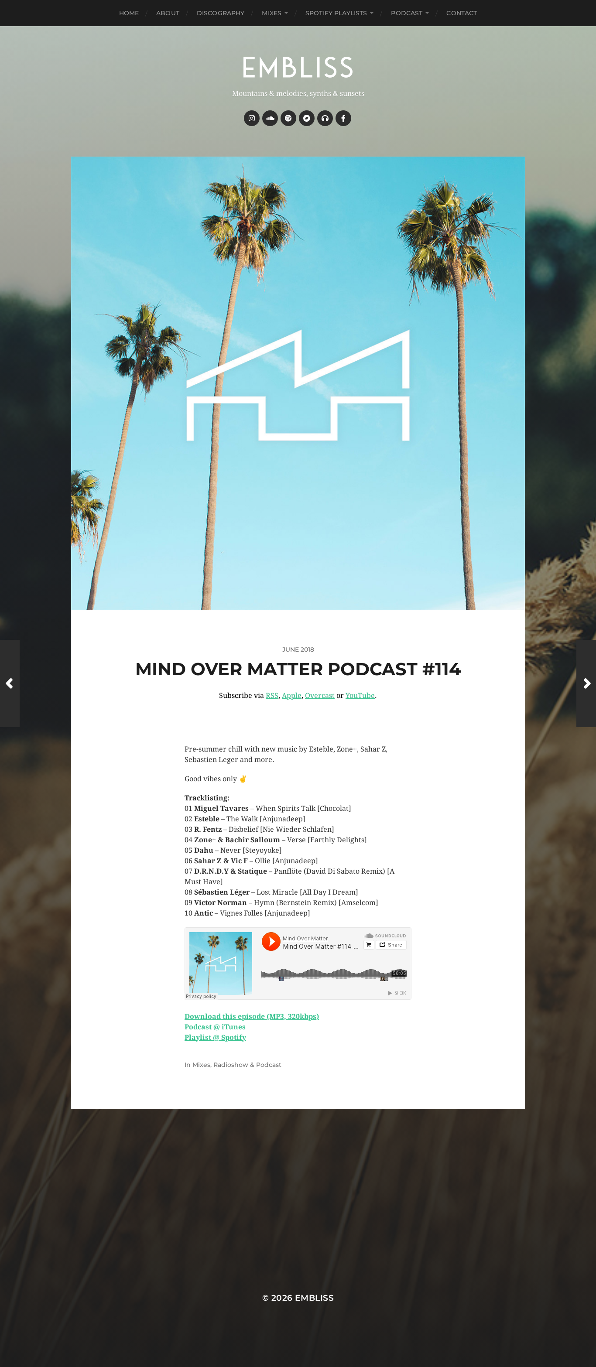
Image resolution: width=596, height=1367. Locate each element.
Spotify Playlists (336, 13)
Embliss (314, 1298)
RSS (272, 695)
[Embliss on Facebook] (343, 118)
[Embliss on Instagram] (252, 118)
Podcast (406, 13)
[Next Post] (586, 683)
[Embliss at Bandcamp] (307, 118)
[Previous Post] (10, 683)
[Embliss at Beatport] (325, 118)
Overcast (320, 695)
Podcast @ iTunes (215, 1027)
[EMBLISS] (298, 67)
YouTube (360, 695)
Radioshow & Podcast (247, 1065)
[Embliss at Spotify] (288, 118)
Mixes (271, 13)
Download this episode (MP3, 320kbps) (252, 1016)
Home (129, 13)
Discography (221, 13)
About (167, 13)
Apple (291, 695)
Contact (461, 13)
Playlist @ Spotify (215, 1037)
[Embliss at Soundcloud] (270, 118)
